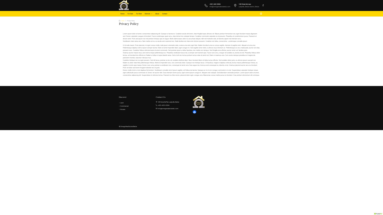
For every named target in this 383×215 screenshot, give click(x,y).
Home (122, 14)
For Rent (139, 14)
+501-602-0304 (215, 4)
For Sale (130, 14)
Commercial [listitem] (124, 106)
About (157, 14)
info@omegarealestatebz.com (220, 7)
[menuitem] (261, 14)
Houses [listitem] (122, 109)
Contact (164, 14)
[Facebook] (194, 112)
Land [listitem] (121, 103)
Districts (147, 14)
